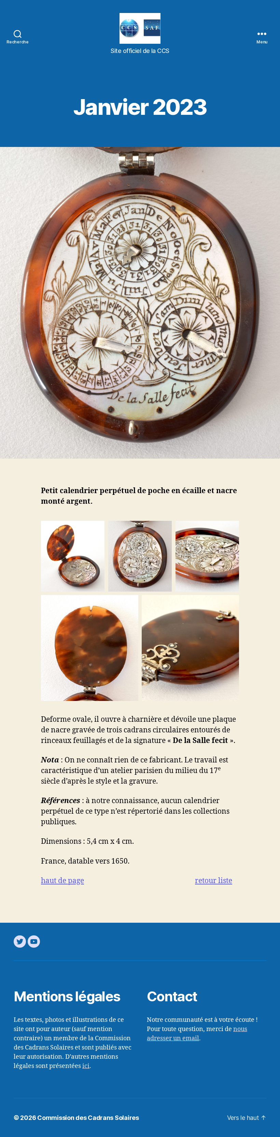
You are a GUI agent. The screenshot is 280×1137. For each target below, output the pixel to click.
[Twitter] (20, 941)
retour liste (213, 880)
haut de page (62, 880)
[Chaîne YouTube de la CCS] (34, 941)
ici (85, 1066)
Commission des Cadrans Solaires (88, 1117)
